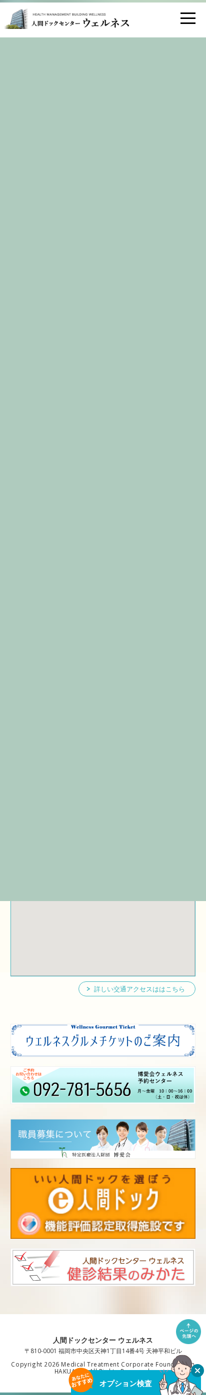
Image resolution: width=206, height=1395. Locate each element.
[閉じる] (197, 1370)
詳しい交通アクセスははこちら (139, 988)
